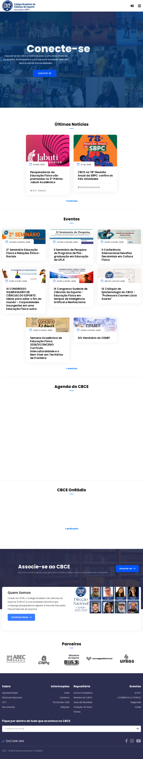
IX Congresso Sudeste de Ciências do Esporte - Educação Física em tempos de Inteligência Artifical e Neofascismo (70, 295)
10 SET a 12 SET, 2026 (18, 281)
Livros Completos (83, 692)
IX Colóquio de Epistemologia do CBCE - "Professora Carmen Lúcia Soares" (119, 294)
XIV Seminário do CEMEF (94, 338)
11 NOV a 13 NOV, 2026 (42, 330)
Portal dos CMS (61, 702)
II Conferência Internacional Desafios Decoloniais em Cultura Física (117, 255)
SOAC (138, 692)
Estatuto (64, 697)
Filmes (77, 711)
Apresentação (10, 692)
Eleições (65, 707)
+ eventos (71, 368)
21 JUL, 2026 (86, 164)
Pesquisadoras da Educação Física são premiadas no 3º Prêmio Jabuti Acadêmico (46, 177)
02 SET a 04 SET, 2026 (114, 242)
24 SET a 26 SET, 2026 (66, 281)
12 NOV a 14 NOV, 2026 (91, 330)
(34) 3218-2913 (15, 741)
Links (66, 692)
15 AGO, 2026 (39, 164)
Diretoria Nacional (12, 697)
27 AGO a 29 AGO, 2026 (67, 242)
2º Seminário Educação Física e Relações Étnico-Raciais (23, 253)
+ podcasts (71, 528)
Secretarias (8, 707)
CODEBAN (37, 750)
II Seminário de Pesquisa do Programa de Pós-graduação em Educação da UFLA (71, 255)
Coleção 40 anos (83, 707)
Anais (138, 707)
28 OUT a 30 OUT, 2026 (115, 281)
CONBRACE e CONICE (129, 697)
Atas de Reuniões (83, 702)
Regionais (136, 702)
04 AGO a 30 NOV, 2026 (19, 242)
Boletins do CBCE (83, 697)
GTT (4, 702)
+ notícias (72, 201)
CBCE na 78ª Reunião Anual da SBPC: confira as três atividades (95, 176)
